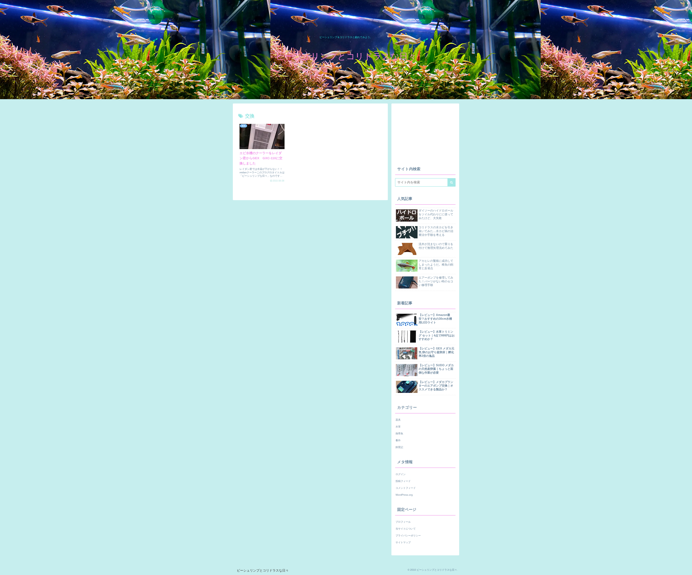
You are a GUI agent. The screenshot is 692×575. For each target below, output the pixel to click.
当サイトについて (406, 528)
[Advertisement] (503, 132)
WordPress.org (404, 494)
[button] (451, 182)
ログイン (401, 474)
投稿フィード (403, 481)
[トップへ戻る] (686, 569)
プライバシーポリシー (408, 535)
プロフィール (403, 521)
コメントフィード (406, 487)
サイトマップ (403, 542)
